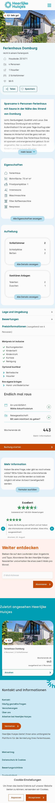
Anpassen (16, 797)
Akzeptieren (34, 797)
